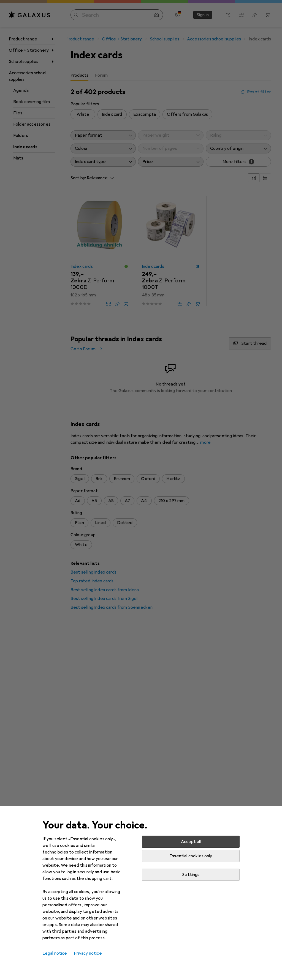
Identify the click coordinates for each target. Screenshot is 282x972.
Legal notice (54, 953)
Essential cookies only (190, 856)
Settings (190, 874)
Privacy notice (88, 953)
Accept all (191, 841)
